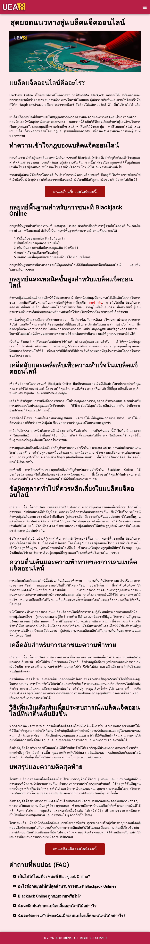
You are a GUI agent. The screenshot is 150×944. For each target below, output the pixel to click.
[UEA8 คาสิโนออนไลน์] (13, 7)
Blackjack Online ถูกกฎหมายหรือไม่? (49, 896)
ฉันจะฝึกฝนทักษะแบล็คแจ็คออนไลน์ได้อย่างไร (57, 906)
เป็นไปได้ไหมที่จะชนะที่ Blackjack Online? (54, 876)
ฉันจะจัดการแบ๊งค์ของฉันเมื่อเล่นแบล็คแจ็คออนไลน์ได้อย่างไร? (71, 915)
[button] (145, 7)
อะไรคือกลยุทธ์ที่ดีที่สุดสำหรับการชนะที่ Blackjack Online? (67, 886)
